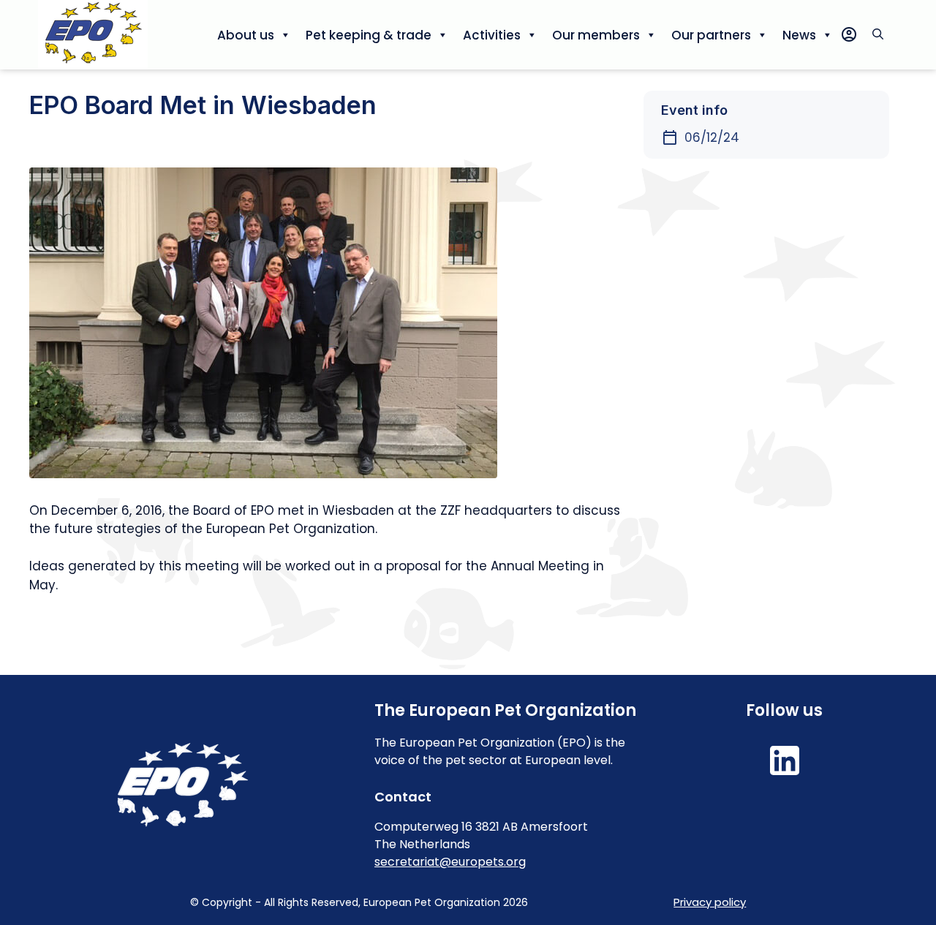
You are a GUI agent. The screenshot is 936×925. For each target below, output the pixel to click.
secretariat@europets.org (450, 861)
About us (245, 35)
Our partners (711, 35)
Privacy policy (709, 902)
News (799, 35)
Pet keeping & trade (368, 35)
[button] (878, 35)
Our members (596, 35)
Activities (492, 35)
